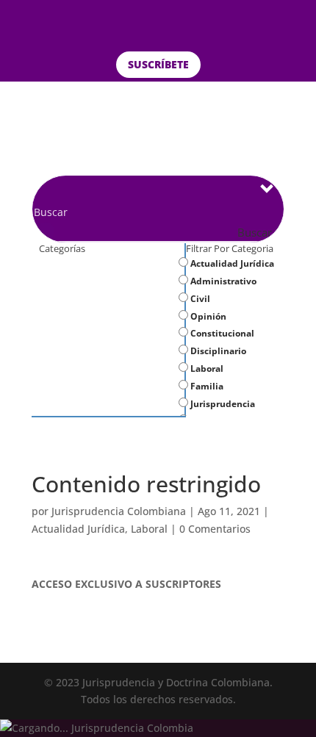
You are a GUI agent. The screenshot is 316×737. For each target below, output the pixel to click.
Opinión (207, 316)
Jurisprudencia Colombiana (118, 511)
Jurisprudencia (221, 404)
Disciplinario (217, 351)
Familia (205, 386)
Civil (199, 298)
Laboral (205, 368)
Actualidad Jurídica (231, 263)
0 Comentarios (215, 529)
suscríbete (158, 64)
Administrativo (222, 281)
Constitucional (221, 333)
